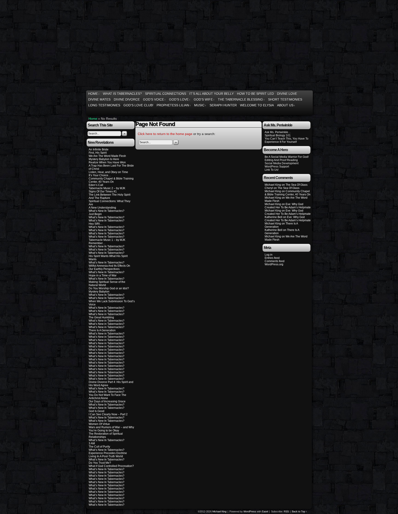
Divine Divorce (127, 99)
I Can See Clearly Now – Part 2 (108, 414)
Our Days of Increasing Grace (107, 401)
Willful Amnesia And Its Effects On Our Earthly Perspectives (109, 267)
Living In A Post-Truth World (106, 456)
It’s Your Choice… (100, 175)
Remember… (97, 243)
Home (94, 94)
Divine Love (287, 94)
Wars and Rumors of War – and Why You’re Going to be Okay (111, 429)
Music (200, 105)
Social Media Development (281, 163)
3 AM (92, 443)
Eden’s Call (96, 185)
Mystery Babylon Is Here (104, 159)
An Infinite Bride (98, 149)
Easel (265, 511)
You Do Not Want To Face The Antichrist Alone (107, 396)
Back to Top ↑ (299, 511)
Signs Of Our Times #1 (103, 191)
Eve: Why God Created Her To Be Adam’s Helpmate (288, 206)
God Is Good (96, 411)
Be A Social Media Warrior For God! (287, 156)
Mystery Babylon (99, 291)
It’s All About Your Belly (211, 94)
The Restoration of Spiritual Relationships (106, 435)
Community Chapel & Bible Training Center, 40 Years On (111, 180)
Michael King (219, 511)
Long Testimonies (104, 105)
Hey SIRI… (95, 223)
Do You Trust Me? (100, 462)
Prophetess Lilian (174, 105)
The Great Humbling (101, 317)
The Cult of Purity (99, 446)
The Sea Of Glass (296, 184)
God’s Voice (154, 99)
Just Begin (95, 214)
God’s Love (179, 99)
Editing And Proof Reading (281, 160)
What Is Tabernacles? (122, 94)
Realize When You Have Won (107, 162)
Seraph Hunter (223, 105)
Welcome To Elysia (257, 105)
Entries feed (272, 258)
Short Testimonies (285, 99)
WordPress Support (277, 166)
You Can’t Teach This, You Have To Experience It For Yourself (286, 140)
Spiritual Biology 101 (278, 135)
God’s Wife (204, 99)
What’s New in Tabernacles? (106, 314)
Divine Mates (99, 99)
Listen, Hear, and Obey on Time (108, 172)
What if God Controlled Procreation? (111, 466)
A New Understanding (102, 207)
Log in (268, 254)
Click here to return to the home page (165, 134)
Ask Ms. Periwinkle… (278, 132)
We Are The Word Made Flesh (107, 156)
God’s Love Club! (138, 105)
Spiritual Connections (165, 94)
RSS (309, 111)
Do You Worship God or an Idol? (109, 288)
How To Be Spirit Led (255, 94)
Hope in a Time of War (103, 275)
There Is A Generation (102, 330)
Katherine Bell (273, 217)
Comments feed (274, 261)
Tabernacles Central (199, 46)
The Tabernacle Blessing (241, 99)
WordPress (249, 511)
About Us (286, 105)
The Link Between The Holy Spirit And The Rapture (109, 196)
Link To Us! (271, 169)
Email (303, 111)
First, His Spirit (98, 152)
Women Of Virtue (99, 424)
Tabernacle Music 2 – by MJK (107, 188)
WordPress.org (274, 264)
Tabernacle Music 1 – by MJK (107, 240)
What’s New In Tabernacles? (106, 210)
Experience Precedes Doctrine (108, 453)
